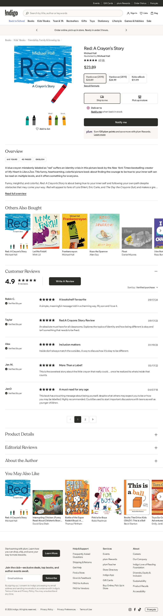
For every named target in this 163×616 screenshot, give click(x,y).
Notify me (96, 111)
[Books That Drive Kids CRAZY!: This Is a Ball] (136, 497)
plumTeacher (109, 564)
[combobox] (75, 13)
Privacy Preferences (66, 609)
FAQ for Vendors (81, 588)
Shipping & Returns (82, 562)
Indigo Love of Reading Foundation (144, 566)
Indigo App (108, 575)
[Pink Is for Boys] (107, 497)
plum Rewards (123, 3)
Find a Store (79, 572)
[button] (16, 22)
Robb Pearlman (99, 520)
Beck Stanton (130, 523)
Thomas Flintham (73, 523)
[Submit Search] (27, 13)
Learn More (51, 553)
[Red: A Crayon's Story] (17, 231)
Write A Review (65, 281)
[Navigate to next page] (92, 419)
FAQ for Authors (81, 583)
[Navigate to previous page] (70, 419)
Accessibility (139, 591)
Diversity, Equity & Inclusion (142, 574)
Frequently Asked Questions (81, 555)
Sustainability (139, 581)
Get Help (77, 567)
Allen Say (94, 254)
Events (96, 3)
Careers (137, 554)
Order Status (140, 3)
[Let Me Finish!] (46, 231)
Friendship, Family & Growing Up (44, 40)
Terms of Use (86, 609)
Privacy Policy (46, 609)
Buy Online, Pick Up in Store (113, 587)
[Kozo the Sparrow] (105, 231)
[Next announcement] (126, 30)
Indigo (15, 609)
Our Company (140, 559)
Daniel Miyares (129, 254)
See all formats (91, 85)
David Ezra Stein (41, 523)
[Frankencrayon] (74, 231)
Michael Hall (90, 53)
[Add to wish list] (27, 245)
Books (8, 40)
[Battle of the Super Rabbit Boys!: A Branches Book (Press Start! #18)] (77, 497)
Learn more (99, 134)
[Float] (137, 231)
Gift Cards (108, 3)
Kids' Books (19, 40)
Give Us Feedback (82, 578)
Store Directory (110, 569)
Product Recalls (140, 586)
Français (154, 3)
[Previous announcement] (36, 30)
